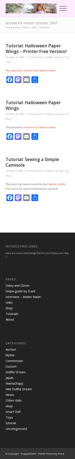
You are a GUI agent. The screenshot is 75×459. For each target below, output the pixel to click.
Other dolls (14, 400)
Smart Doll (13, 412)
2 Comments (34, 57)
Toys (9, 417)
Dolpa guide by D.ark (20, 291)
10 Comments (33, 170)
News (10, 395)
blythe (50, 57)
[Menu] (63, 8)
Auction (11, 349)
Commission (14, 361)
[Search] (53, 8)
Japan (9, 378)
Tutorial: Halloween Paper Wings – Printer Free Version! (36, 48)
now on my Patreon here (39, 127)
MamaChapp (14, 383)
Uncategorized (16, 428)
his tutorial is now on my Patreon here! (31, 70)
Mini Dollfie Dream (19, 389)
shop (9, 406)
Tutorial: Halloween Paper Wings (33, 105)
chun (8, 62)
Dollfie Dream (15, 372)
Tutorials (12, 314)
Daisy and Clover (18, 285)
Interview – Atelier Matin (23, 297)
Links (9, 302)
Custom (11, 366)
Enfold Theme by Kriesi (51, 453)
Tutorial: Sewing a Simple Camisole (32, 162)
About (10, 319)
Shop (9, 308)
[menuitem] (53, 8)
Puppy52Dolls (28, 453)
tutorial (59, 57)
